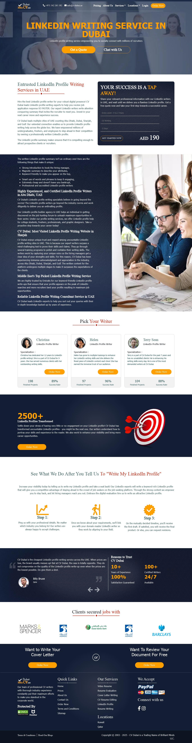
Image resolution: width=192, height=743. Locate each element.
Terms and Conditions (68, 708)
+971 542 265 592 (53, 5)
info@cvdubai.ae (74, 5)
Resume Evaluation (107, 690)
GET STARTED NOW (111, 138)
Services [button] (119, 5)
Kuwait (101, 722)
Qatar (100, 726)
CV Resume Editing (107, 699)
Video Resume (105, 686)
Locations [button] (133, 5)
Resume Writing (105, 708)
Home (60, 686)
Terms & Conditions (26, 735)
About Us (108, 5)
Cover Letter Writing (108, 695)
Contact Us (63, 699)
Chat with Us (113, 50)
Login (145, 5)
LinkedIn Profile (105, 704)
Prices (60, 690)
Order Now (158, 5)
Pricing (97, 5)
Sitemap (61, 713)
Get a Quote (78, 50)
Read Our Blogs (45, 735)
